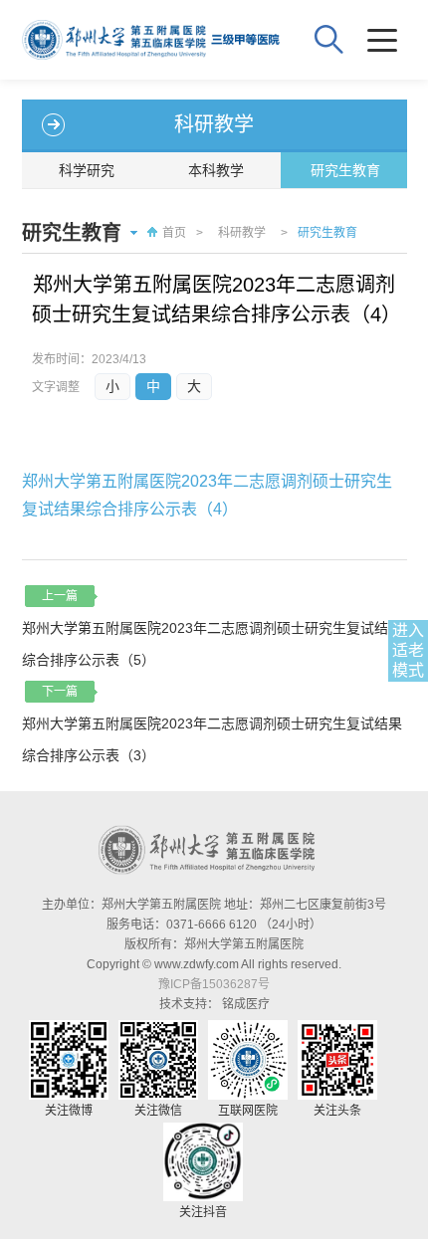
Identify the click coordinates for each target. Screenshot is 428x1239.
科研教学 (242, 233)
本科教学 (216, 170)
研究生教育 (345, 170)
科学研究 (86, 170)
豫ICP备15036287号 (214, 984)
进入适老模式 (408, 650)
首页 (174, 233)
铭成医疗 (246, 1004)
